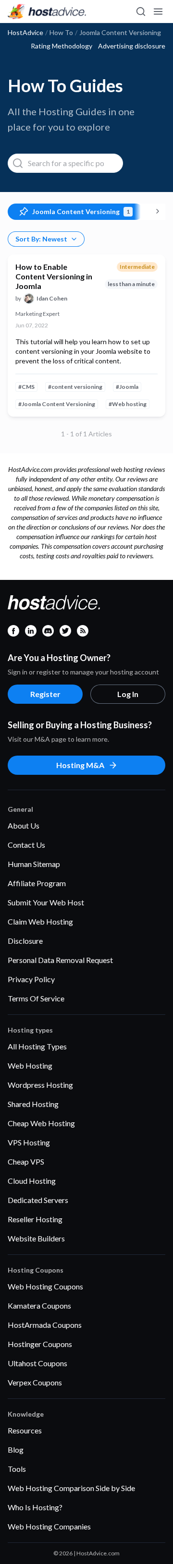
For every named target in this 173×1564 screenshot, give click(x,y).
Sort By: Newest (41, 239)
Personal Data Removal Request (60, 959)
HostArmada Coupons (45, 1324)
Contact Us (26, 844)
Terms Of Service (36, 998)
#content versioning (75, 386)
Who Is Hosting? (35, 1507)
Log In (127, 693)
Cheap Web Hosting (41, 1123)
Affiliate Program (37, 883)
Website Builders (36, 1238)
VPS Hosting (29, 1142)
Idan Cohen (52, 298)
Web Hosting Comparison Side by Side (71, 1487)
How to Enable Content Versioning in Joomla (53, 276)
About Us (23, 825)
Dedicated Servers (38, 1199)
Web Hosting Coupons (45, 1286)
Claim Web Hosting (40, 921)
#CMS (26, 386)
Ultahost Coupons (37, 1363)
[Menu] (157, 11)
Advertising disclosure (131, 46)
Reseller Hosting (35, 1219)
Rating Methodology (61, 46)
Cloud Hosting (32, 1180)
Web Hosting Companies (49, 1526)
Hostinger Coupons (40, 1343)
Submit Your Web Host (46, 902)
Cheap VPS (26, 1161)
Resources (25, 1430)
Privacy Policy (31, 979)
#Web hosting (128, 404)
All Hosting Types (37, 1046)
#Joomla (127, 386)
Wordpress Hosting (40, 1084)
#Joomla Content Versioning (56, 404)
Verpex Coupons (35, 1382)
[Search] (140, 11)
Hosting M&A (80, 765)
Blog (16, 1449)
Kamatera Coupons (39, 1305)
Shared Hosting (33, 1103)
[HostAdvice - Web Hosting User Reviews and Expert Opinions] (47, 11)
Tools (17, 1468)
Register (45, 693)
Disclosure (25, 940)
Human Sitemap (34, 863)
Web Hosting (30, 1065)
